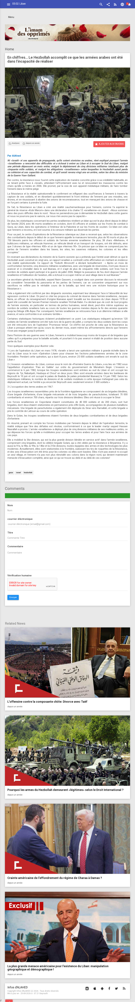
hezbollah (28, 473)
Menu (11, 17)
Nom (10, 505)
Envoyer (13, 597)
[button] (108, 4)
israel (18, 473)
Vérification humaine (19, 575)
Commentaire (15, 546)
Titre (10, 532)
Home (9, 49)
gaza (11, 473)
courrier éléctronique (20, 519)
